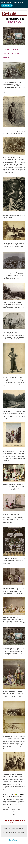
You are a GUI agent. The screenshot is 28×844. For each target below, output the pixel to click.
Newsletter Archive (7, 5)
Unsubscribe (22, 834)
